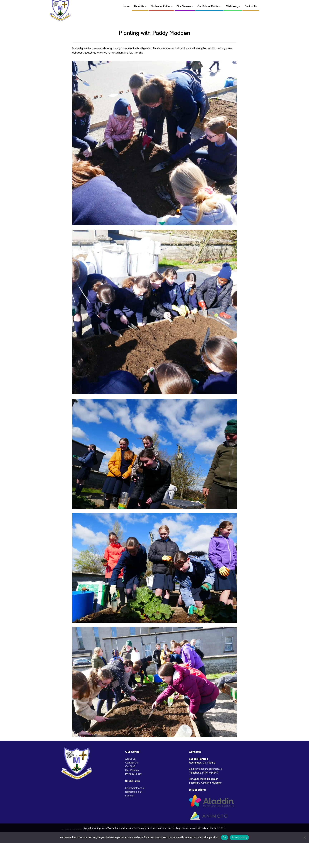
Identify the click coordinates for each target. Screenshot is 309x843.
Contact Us (251, 6)
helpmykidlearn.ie (134, 788)
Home (126, 6)
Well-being (232, 6)
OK (224, 837)
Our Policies (132, 770)
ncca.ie (129, 795)
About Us (139, 6)
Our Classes (184, 6)
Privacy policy (239, 837)
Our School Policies (208, 6)
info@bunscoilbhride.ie (209, 768)
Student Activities (160, 6)
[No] (304, 837)
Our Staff (130, 766)
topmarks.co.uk (133, 791)
